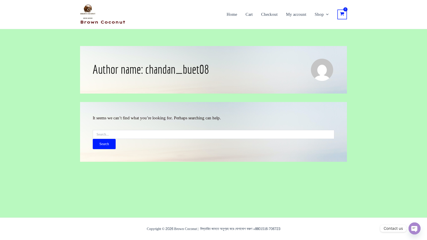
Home (232, 14)
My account (296, 14)
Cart (249, 14)
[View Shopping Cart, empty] (342, 14)
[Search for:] (213, 134)
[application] (326, 14)
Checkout (269, 14)
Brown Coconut (102, 22)
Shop (319, 14)
